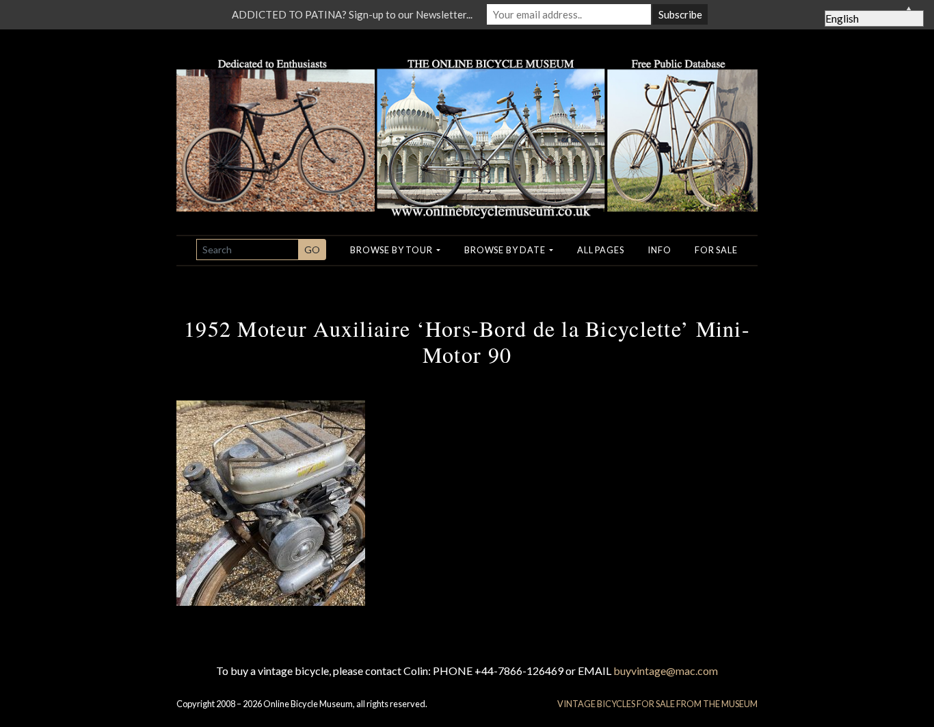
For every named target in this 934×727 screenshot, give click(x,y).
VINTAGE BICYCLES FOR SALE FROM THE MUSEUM (657, 703)
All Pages (600, 249)
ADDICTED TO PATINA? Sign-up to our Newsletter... (352, 14)
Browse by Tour (392, 249)
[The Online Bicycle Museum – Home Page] (467, 122)
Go (312, 249)
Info (659, 249)
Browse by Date (505, 249)
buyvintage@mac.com (665, 670)
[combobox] (247, 249)
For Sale (716, 249)
